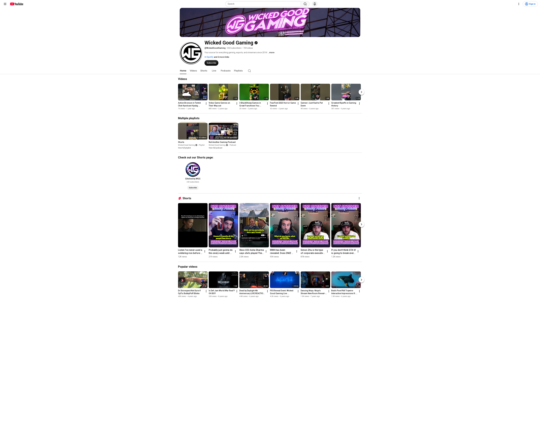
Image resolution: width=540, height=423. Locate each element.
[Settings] (518, 4)
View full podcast (215, 148)
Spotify (209, 57)
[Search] (305, 4)
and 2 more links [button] (221, 57)
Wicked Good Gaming (186, 145)
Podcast (233, 145)
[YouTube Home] (16, 4)
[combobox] (264, 4)
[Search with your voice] (315, 4)
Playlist (202, 145)
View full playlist (184, 148)
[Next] (361, 92)
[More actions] (206, 103)
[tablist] (270, 70)
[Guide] (5, 4)
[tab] (183, 70)
